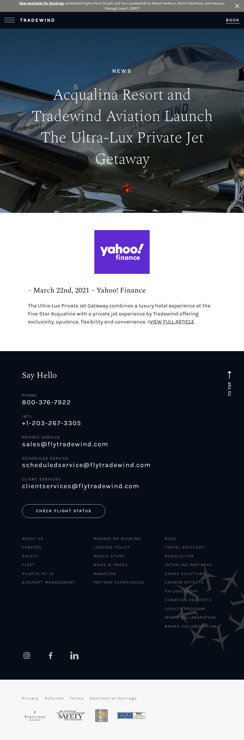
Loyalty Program (185, 609)
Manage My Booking (117, 538)
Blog (170, 538)
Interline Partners (188, 565)
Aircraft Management (49, 582)
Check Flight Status (63, 511)
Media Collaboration (190, 617)
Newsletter (179, 556)
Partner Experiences (119, 582)
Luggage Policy (111, 547)
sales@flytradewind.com (65, 444)
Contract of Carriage (113, 698)
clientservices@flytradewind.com (81, 486)
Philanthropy (181, 591)
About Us (33, 538)
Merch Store (109, 556)
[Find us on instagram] (27, 655)
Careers (32, 547)
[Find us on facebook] (50, 655)
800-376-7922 (46, 402)
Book (233, 20)
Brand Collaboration (191, 626)
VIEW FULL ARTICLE (172, 321)
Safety (30, 556)
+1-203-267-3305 (51, 423)
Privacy (30, 698)
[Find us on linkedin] (74, 655)
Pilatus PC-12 (38, 573)
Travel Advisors (185, 547)
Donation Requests (188, 600)
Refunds (54, 698)
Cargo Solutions (185, 573)
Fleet (28, 565)
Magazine (104, 573)
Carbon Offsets (184, 582)
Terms (77, 698)
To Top (229, 389)
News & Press (110, 565)
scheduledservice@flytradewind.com (86, 465)
